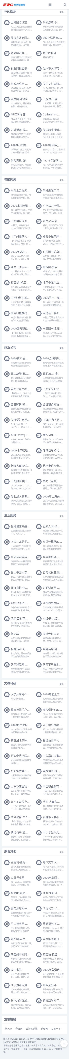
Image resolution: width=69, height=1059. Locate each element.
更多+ (62, 12)
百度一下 (56, 1028)
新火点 (8, 1028)
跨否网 (44, 1028)
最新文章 (23, 1042)
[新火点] (14, 4)
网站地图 (32, 1042)
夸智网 (18, 1028)
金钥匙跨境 (32, 1028)
